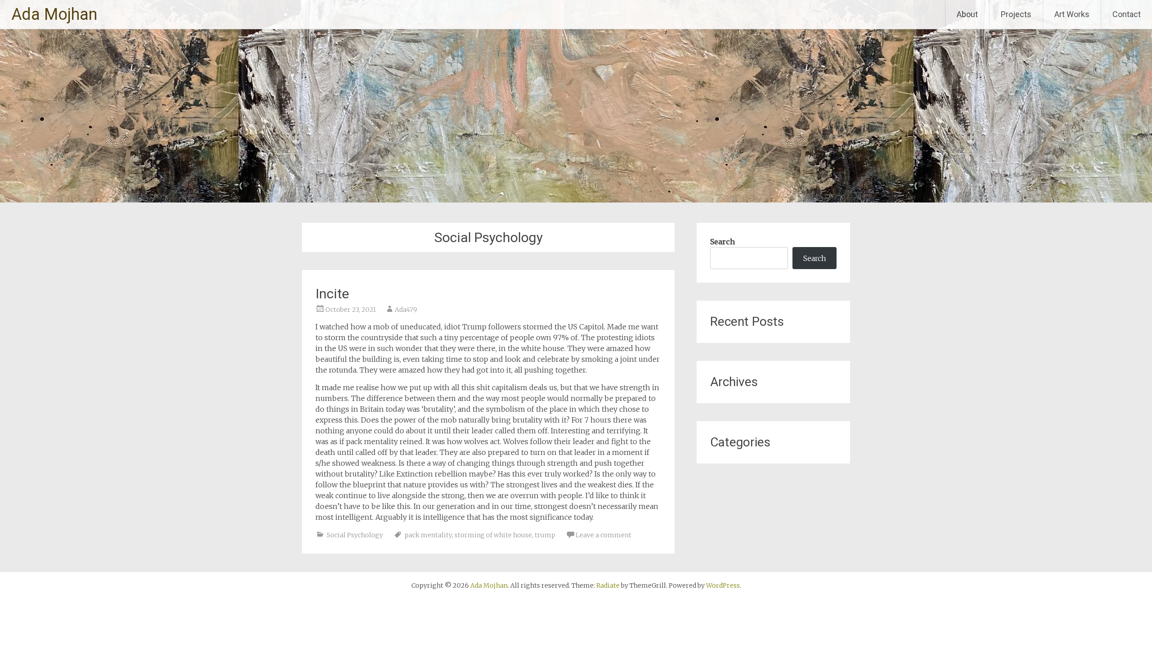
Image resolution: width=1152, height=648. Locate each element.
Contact (1126, 14)
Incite (332, 294)
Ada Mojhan (54, 14)
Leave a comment (603, 535)
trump (545, 535)
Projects (1016, 14)
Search (722, 241)
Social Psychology (355, 535)
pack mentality (428, 535)
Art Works (1071, 14)
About (967, 14)
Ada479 (406, 310)
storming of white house (493, 535)
